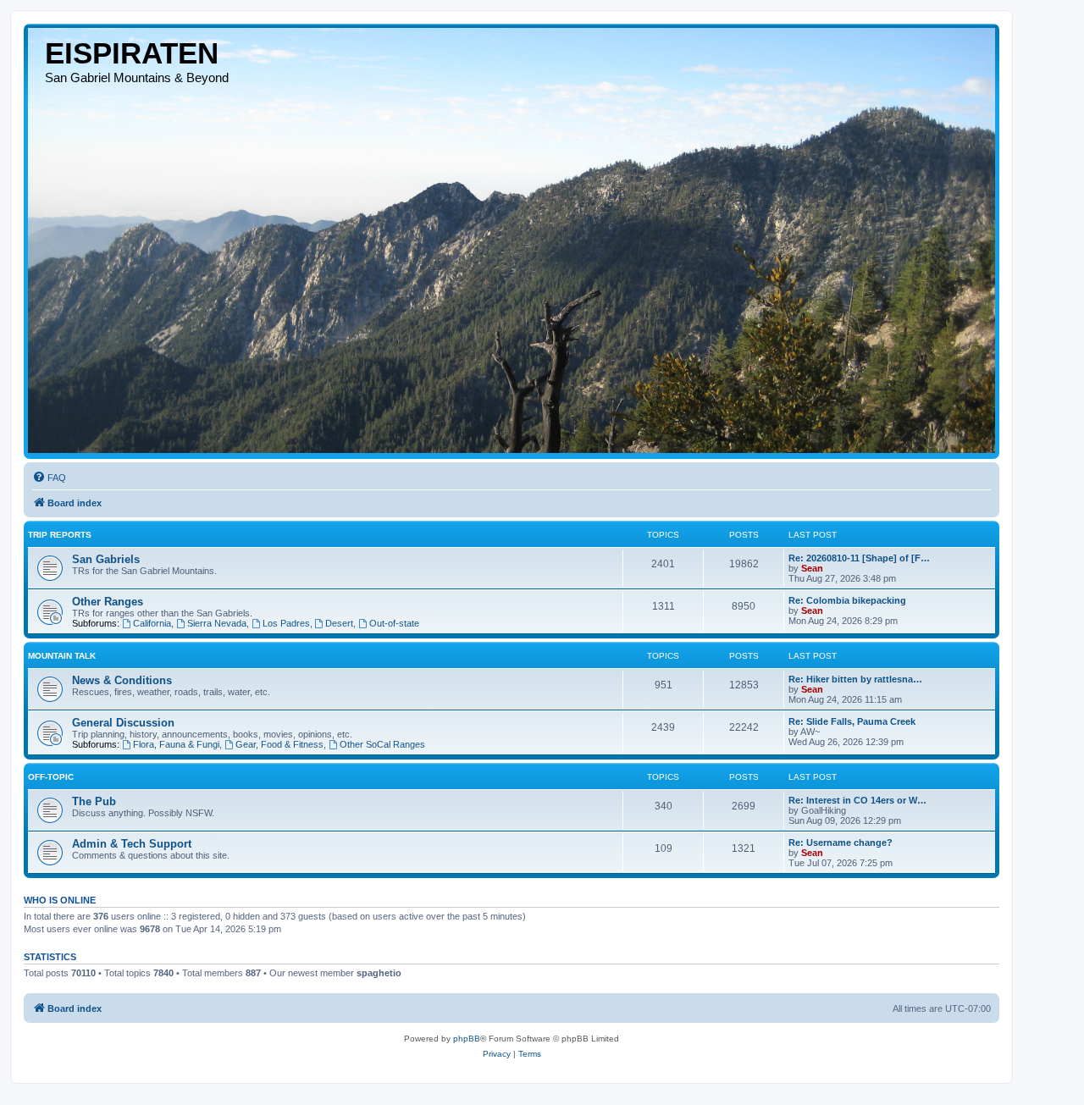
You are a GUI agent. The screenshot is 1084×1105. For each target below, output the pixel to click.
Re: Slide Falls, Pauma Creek (851, 721)
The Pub (94, 801)
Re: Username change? (840, 842)
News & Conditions (122, 680)
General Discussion (123, 722)
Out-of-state (394, 623)
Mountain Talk (62, 655)
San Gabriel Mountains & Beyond (137, 77)
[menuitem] (49, 477)
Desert (339, 623)
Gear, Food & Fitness (279, 744)
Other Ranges (107, 601)
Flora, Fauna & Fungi (176, 744)
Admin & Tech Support (131, 843)
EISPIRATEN (131, 52)
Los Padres (286, 623)
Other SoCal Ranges (382, 744)
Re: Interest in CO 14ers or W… (857, 800)
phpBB (466, 1038)
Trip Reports (59, 534)
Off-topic (51, 777)
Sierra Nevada (216, 623)
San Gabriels (106, 559)
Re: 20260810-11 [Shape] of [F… (859, 558)
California (152, 623)
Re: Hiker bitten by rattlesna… (855, 679)
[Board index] (511, 240)
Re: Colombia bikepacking (847, 600)
